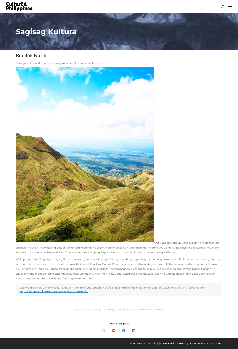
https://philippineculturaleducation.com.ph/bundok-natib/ (54, 291)
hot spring (108, 310)
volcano (157, 310)
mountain (130, 310)
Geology (97, 310)
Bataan (86, 310)
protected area (144, 310)
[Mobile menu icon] (230, 6)
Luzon (119, 310)
